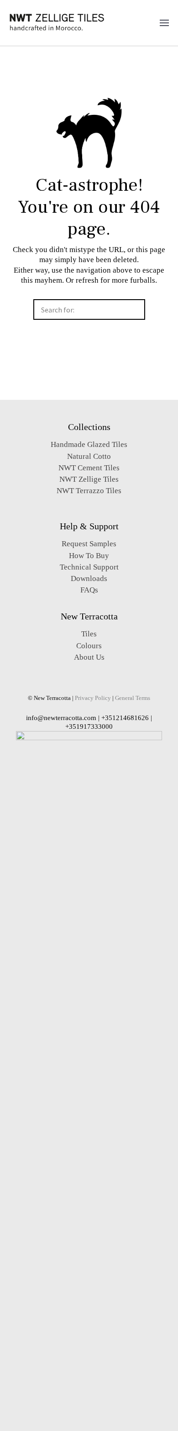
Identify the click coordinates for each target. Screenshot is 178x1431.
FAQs (89, 590)
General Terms (132, 698)
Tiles (89, 633)
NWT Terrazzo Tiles (89, 490)
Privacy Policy (93, 698)
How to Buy (89, 555)
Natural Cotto (89, 456)
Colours (89, 645)
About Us (89, 657)
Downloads (89, 578)
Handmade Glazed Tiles (89, 444)
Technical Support (89, 567)
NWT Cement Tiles (89, 467)
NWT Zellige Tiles (89, 479)
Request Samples (89, 543)
